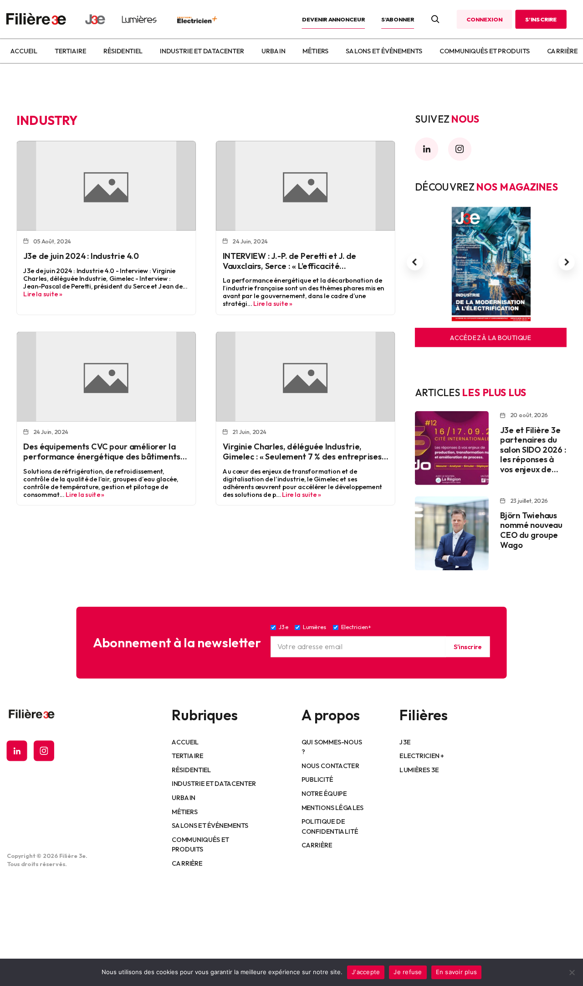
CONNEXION (484, 19)
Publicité (317, 779)
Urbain (273, 51)
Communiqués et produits (485, 51)
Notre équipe (324, 793)
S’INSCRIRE (541, 19)
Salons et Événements (384, 51)
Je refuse (408, 972)
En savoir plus (456, 972)
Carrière (562, 51)
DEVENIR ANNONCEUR (333, 19)
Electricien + (421, 755)
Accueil (23, 51)
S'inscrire (467, 646)
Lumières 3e (419, 769)
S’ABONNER (397, 19)
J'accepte (366, 972)
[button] (415, 262)
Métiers (315, 51)
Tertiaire (70, 51)
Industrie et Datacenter (202, 51)
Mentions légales (333, 807)
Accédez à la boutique (491, 337)
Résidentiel (123, 51)
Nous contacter (330, 765)
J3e (404, 742)
